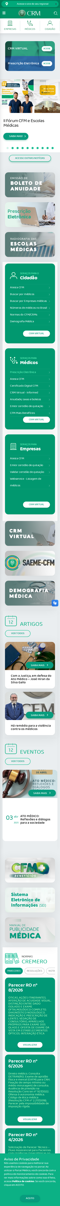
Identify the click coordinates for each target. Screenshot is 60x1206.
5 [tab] (27, 148)
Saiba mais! (16, 136)
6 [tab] (32, 148)
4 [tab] (22, 148)
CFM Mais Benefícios (22, 413)
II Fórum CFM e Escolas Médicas (23, 123)
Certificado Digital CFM (24, 386)
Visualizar (30, 1045)
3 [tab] (17, 148)
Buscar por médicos (22, 294)
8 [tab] (42, 148)
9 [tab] (47, 148)
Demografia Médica (22, 321)
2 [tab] (12, 148)
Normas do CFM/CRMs (23, 314)
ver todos (17, 633)
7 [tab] (37, 148)
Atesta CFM (17, 287)
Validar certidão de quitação (27, 472)
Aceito (30, 1198)
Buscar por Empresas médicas (28, 301)
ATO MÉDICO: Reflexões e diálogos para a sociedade (35, 819)
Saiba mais (38, 665)
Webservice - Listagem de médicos (25, 482)
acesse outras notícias (30, 158)
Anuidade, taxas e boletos (25, 399)
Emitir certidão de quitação (26, 406)
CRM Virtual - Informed (24, 392)
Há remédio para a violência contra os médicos (31, 727)
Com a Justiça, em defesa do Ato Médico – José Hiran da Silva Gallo (31, 679)
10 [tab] (52, 148)
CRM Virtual (36, 333)
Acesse (46, 48)
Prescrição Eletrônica (23, 372)
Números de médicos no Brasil (28, 308)
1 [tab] (7, 148)
